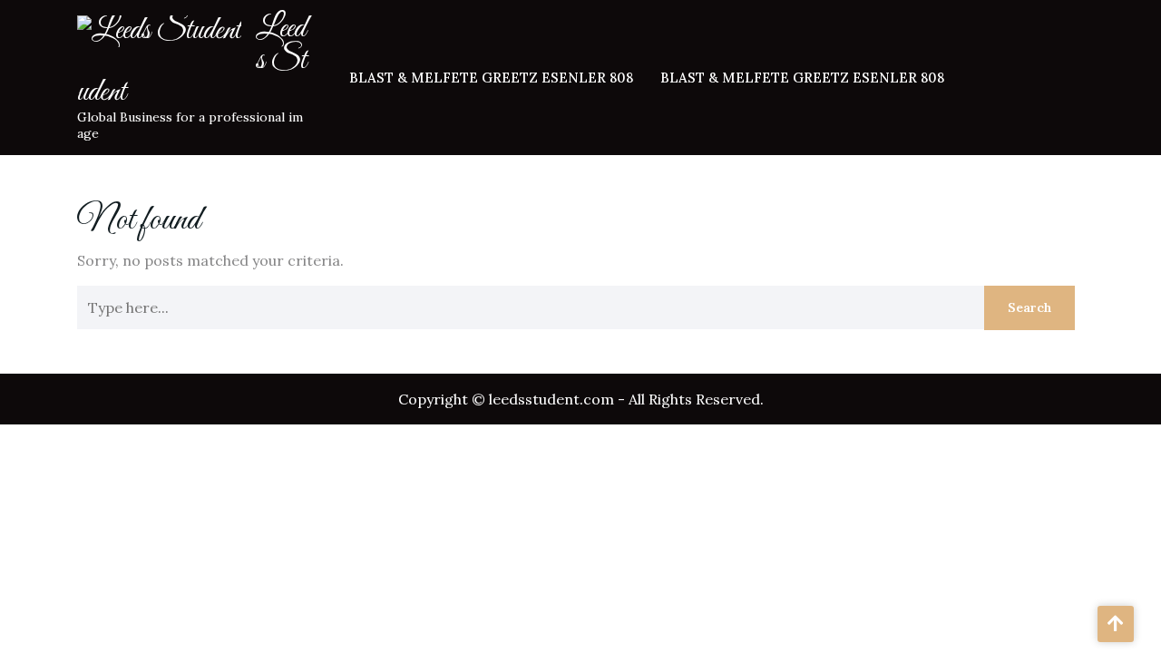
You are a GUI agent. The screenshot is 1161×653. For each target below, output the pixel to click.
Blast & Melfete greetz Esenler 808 (491, 77)
